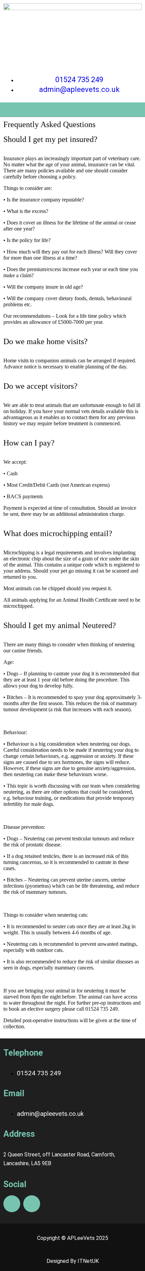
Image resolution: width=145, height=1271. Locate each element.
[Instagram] (31, 1203)
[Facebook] (11, 1203)
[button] (72, 109)
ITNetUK (88, 1261)
